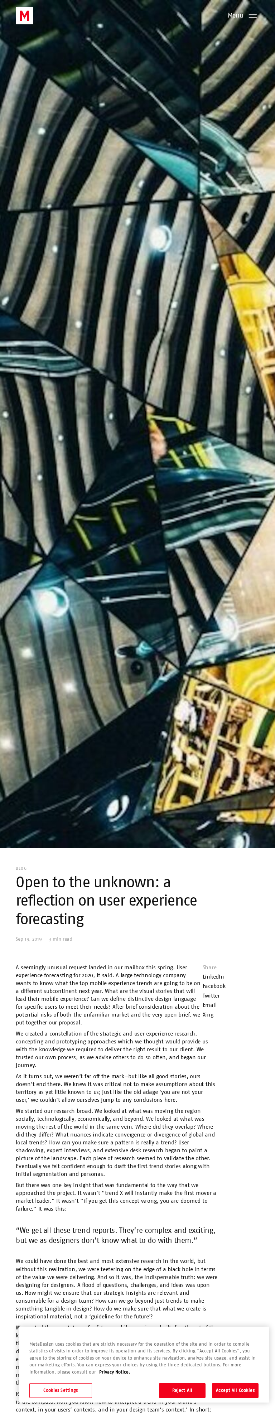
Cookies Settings (60, 1390)
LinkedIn (213, 977)
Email (210, 1005)
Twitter (211, 996)
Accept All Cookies (235, 1390)
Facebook (214, 986)
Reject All (182, 1390)
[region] (144, 1365)
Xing (208, 1015)
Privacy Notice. (114, 1372)
